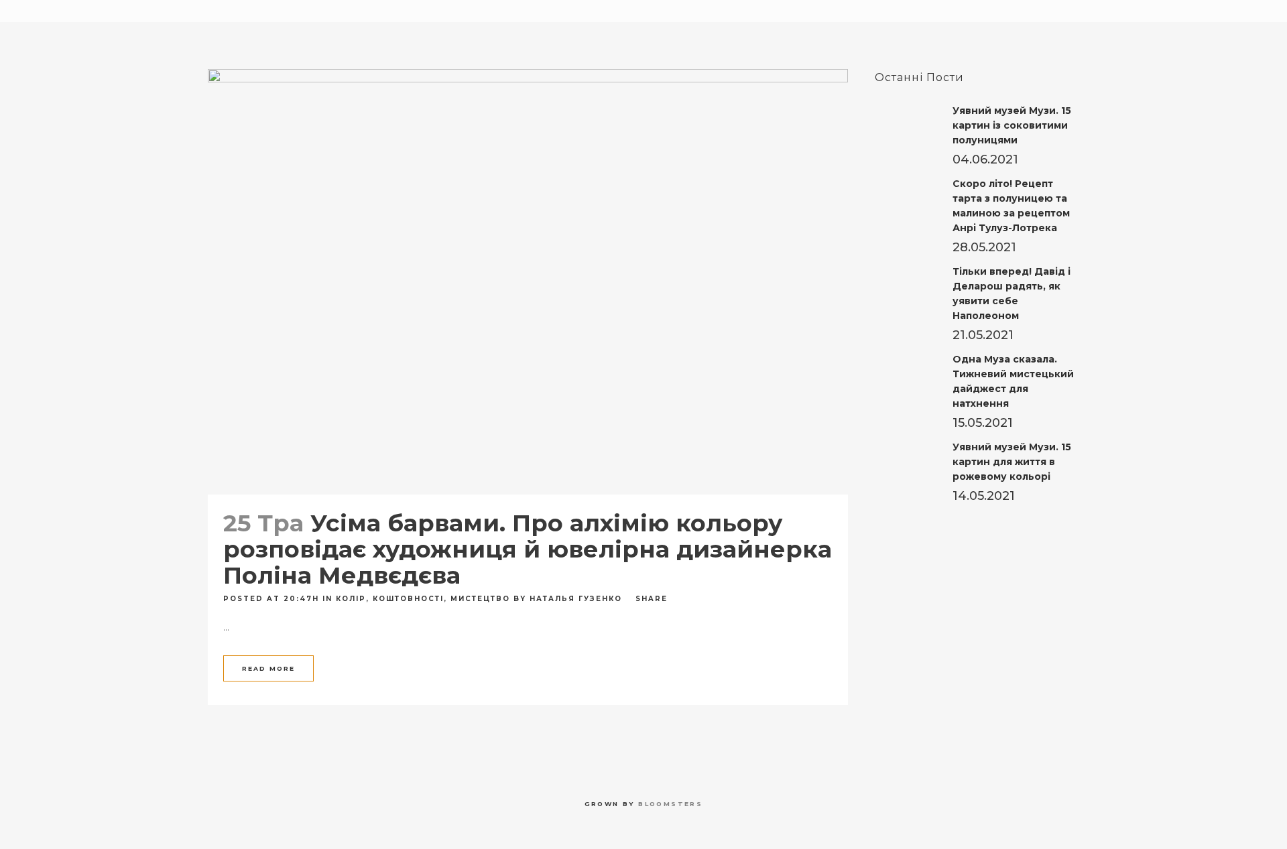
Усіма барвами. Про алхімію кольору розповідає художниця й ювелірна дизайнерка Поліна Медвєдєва (527, 549)
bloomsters (670, 803)
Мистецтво (480, 598)
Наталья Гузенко (576, 598)
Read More (268, 668)
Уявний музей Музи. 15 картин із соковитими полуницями (1012, 125)
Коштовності (408, 598)
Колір (351, 598)
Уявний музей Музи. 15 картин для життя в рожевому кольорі (1012, 461)
